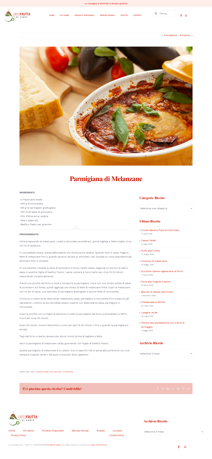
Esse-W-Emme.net (99, 445)
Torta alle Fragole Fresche (155, 281)
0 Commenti (68, 372)
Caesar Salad (148, 240)
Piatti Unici (48, 372)
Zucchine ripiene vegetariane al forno (162, 271)
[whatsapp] (186, 15)
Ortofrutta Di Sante (53, 445)
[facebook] (181, 15)
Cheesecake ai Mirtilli (153, 302)
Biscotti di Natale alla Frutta (157, 292)
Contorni (39, 372)
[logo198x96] (17, 10)
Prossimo (185, 35)
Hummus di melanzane (154, 261)
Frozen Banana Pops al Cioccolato (160, 230)
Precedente (170, 35)
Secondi (57, 372)
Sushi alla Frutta (150, 250)
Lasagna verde (149, 312)
